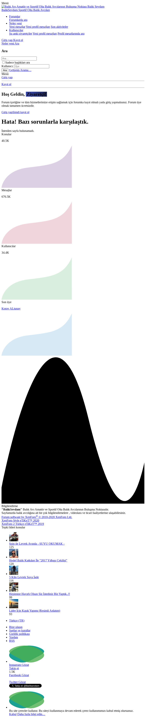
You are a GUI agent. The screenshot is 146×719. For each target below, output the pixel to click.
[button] (5, 3)
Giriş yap (7, 77)
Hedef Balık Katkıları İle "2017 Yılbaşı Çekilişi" (38, 560)
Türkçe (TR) (16, 620)
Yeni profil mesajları (38, 26)
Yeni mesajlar (17, 26)
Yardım (13, 637)
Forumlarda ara (18, 19)
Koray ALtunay (11, 308)
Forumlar (14, 16)
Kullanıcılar (16, 30)
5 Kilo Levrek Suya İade (24, 577)
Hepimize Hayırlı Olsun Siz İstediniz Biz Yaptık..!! (39, 594)
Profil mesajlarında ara (71, 33)
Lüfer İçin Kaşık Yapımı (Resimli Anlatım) (34, 610)
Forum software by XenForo (37, 517)
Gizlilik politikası (19, 633)
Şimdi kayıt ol (21, 112)
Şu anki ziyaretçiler (20, 33)
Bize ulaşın (15, 627)
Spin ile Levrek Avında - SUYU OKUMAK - (36, 543)
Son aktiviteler (59, 26)
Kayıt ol (6, 84)
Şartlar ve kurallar (19, 630)
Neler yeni (15, 23)
